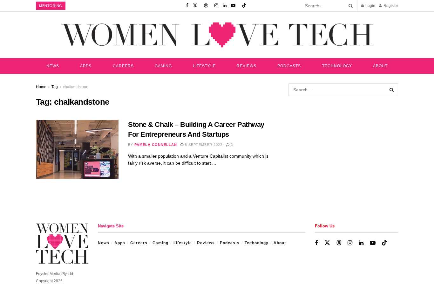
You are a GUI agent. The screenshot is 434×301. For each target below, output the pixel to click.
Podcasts (289, 66)
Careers (123, 66)
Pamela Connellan (155, 145)
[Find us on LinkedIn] (225, 5)
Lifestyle (204, 66)
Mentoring (50, 6)
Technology (337, 66)
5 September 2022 (203, 145)
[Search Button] (349, 5)
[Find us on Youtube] (233, 5)
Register (390, 5)
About (380, 66)
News (52, 66)
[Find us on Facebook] (187, 5)
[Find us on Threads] (206, 5)
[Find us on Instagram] (216, 5)
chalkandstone (75, 87)
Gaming (163, 66)
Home (41, 87)
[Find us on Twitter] (195, 5)
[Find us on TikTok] (244, 5)
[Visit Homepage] (217, 34)
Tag (54, 87)
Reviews (246, 66)
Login (369, 5)
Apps (86, 66)
